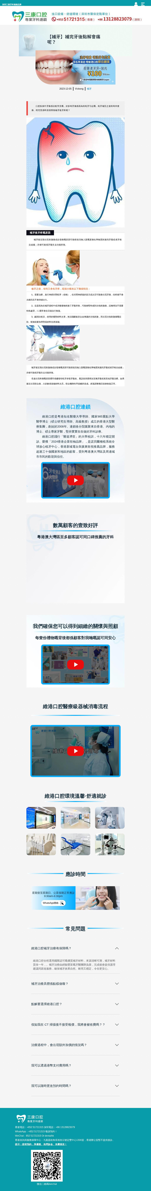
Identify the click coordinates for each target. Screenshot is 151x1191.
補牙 (89, 88)
